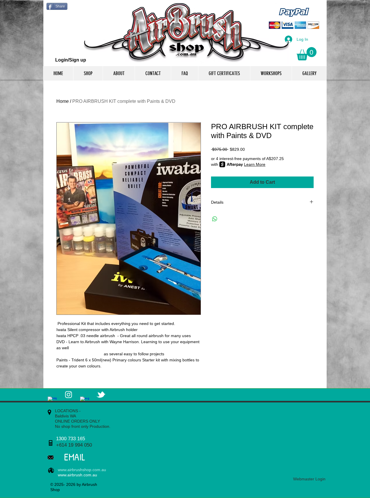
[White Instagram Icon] (68, 394)
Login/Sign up (70, 59)
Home (62, 101)
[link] (307, 53)
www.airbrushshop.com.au (82, 469)
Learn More (254, 164)
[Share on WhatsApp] (214, 218)
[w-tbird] (101, 394)
